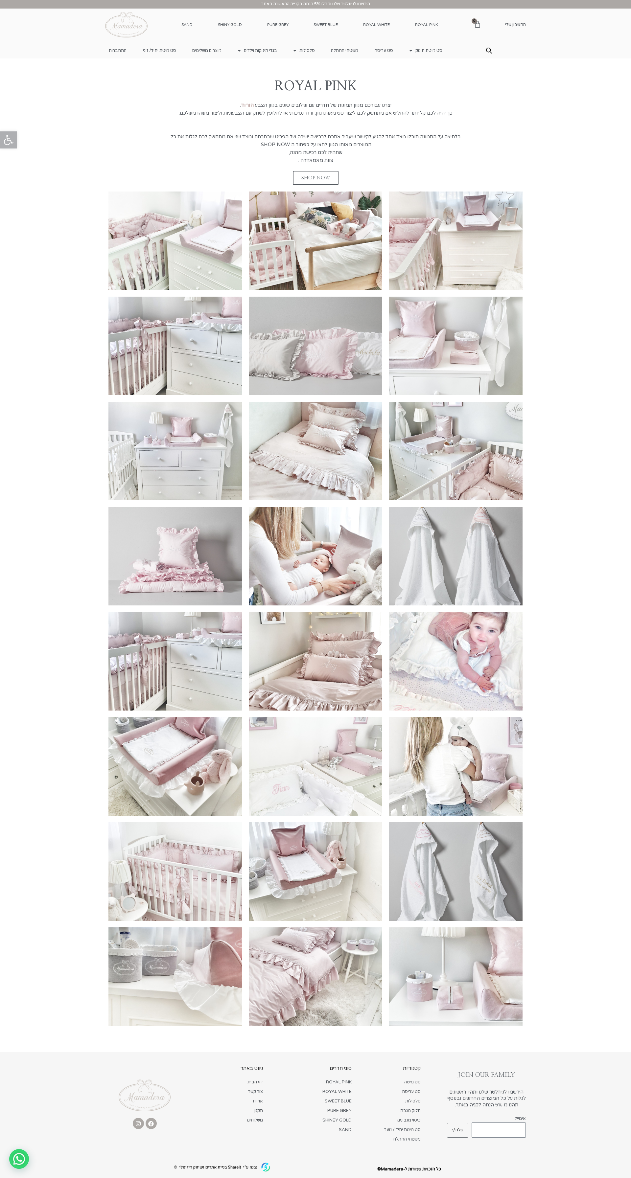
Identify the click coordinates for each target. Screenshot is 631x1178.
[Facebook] (151, 1123)
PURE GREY (278, 24)
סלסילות (307, 50)
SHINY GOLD (230, 24)
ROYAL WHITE (376, 24)
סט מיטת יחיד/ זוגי (159, 50)
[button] (8, 139)
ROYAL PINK (426, 24)
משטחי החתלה (344, 50)
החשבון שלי (515, 24)
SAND (187, 24)
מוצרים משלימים (207, 50)
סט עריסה (384, 50)
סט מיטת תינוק (428, 50)
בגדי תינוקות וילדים (260, 50)
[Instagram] (138, 1123)
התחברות (118, 50)
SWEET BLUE (326, 24)
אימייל (520, 1118)
